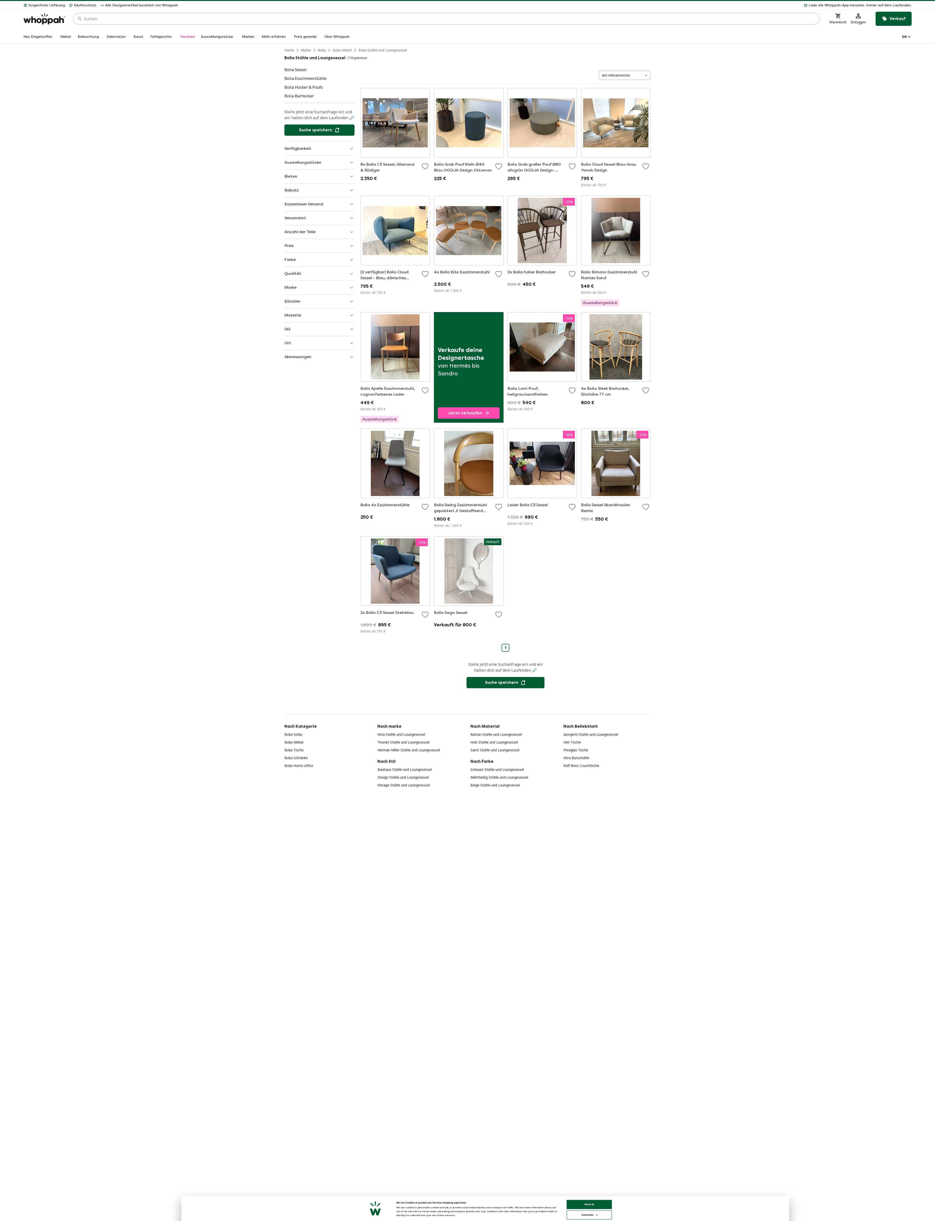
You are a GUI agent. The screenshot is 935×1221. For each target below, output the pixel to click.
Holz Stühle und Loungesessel (494, 742)
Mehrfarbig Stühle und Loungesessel (499, 777)
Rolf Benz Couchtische (581, 765)
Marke (306, 50)
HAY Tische (572, 742)
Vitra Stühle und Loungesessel (401, 734)
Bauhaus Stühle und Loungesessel (404, 769)
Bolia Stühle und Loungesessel (382, 50)
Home (289, 50)
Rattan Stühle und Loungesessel (496, 734)
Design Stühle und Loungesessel (403, 777)
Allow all (589, 1204)
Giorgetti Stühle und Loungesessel (590, 734)
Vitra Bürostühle (576, 757)
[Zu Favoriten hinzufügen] (425, 166)
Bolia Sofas (293, 734)
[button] (547, 5)
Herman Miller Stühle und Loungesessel (408, 750)
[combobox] (449, 19)
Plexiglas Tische (575, 750)
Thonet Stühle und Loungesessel (403, 742)
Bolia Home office (298, 765)
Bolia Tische (294, 750)
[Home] (44, 18)
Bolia (322, 50)
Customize (587, 1214)
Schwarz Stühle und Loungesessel (497, 769)
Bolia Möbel (342, 50)
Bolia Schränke (296, 757)
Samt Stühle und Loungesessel (494, 750)
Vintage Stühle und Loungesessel (403, 785)
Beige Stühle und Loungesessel (495, 785)
